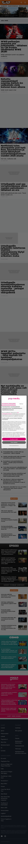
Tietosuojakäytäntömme (14, 445)
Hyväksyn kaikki (14, 439)
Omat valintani (14, 442)
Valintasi (21, 403)
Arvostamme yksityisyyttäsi (9, 403)
